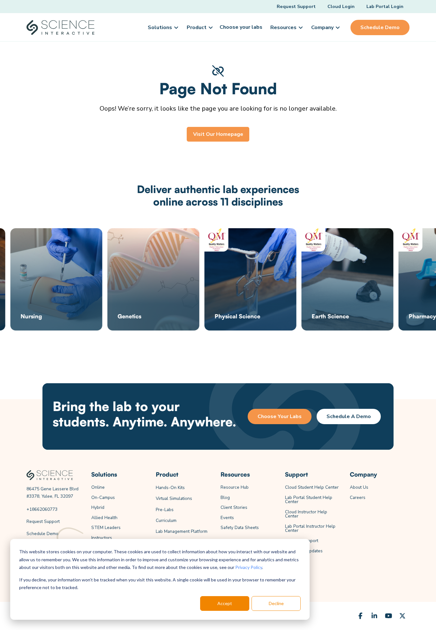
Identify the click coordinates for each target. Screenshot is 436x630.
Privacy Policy (248, 567)
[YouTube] (388, 616)
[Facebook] (360, 616)
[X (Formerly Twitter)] (402, 616)
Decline (276, 603)
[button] (162, 27)
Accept (224, 603)
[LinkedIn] (374, 616)
